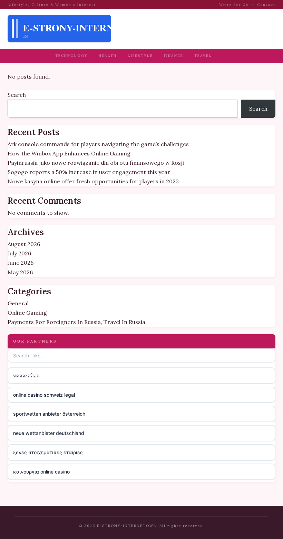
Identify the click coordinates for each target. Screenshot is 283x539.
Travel (203, 55)
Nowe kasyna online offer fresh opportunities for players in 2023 (93, 181)
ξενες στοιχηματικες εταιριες (48, 452)
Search (17, 94)
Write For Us (233, 4)
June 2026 (20, 262)
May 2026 (20, 272)
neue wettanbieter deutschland (48, 433)
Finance (173, 55)
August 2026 (24, 244)
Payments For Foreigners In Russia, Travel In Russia (76, 321)
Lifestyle (140, 55)
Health (108, 55)
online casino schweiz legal (44, 395)
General (18, 303)
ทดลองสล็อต (26, 375)
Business (32, 55)
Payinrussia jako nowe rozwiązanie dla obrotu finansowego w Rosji (96, 162)
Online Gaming (27, 312)
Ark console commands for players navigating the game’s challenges (98, 144)
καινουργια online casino (41, 472)
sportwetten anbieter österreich (49, 414)
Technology (71, 55)
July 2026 (19, 253)
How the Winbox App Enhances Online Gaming (69, 153)
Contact (266, 4)
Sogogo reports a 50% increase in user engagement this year (89, 172)
